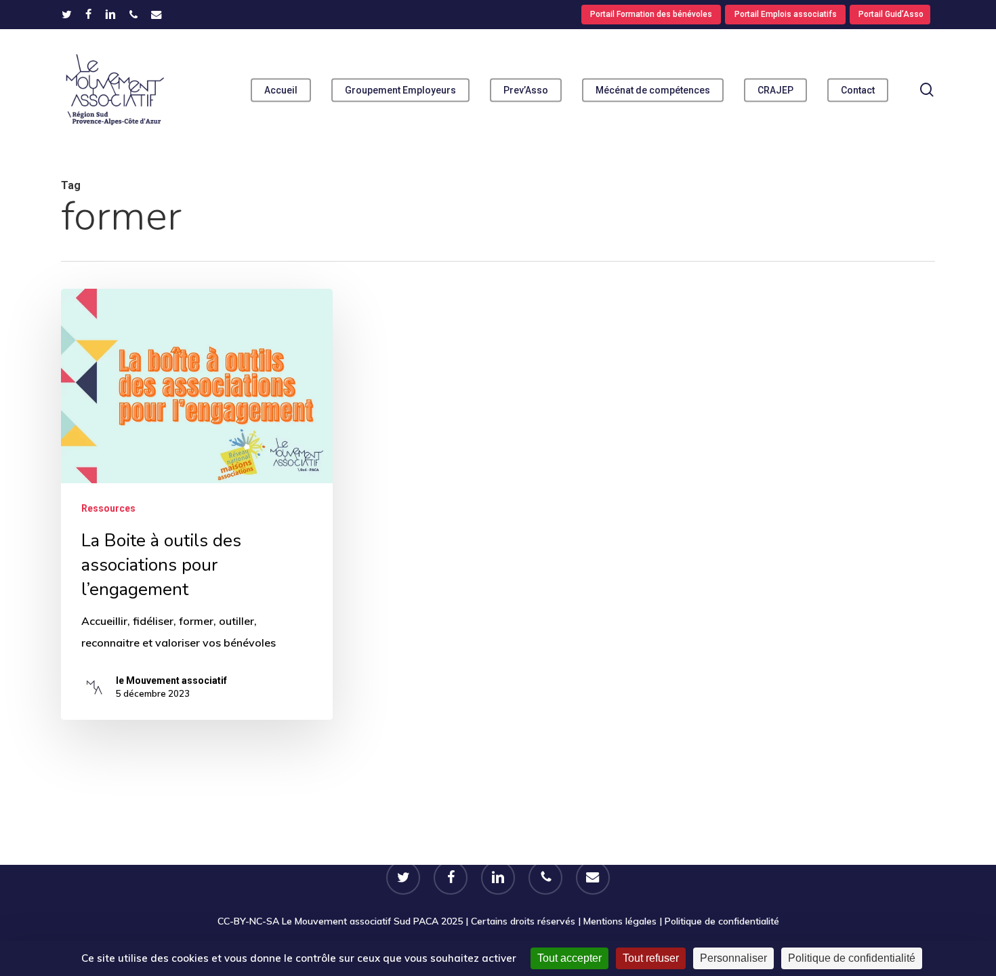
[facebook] (88, 14)
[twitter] (67, 14)
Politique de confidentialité (722, 921)
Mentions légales (620, 921)
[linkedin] (110, 14)
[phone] (133, 14)
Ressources (108, 508)
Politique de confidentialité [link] (851, 958)
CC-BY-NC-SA (248, 921)
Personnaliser (733, 958)
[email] (156, 14)
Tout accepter (569, 958)
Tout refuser (651, 958)
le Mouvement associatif (171, 680)
